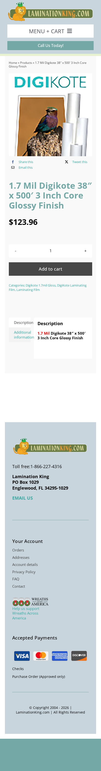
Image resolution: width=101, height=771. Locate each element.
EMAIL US (22, 498)
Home (13, 63)
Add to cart (50, 269)
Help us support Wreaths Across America (25, 613)
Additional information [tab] (22, 335)
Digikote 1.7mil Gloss (41, 285)
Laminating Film (28, 289)
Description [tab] (22, 322)
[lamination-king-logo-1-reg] (50, 3)
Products (26, 63)
